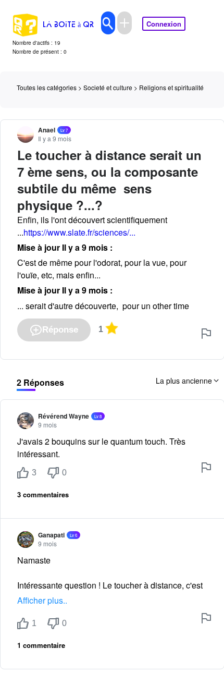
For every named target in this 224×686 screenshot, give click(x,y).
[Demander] (124, 22)
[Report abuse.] (206, 333)
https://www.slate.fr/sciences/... (79, 232)
